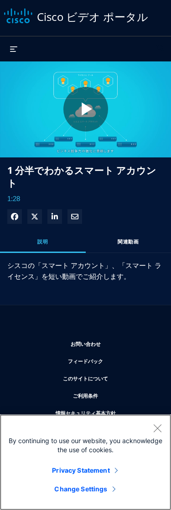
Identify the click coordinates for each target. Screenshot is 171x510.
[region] (85, 462)
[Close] (157, 428)
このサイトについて (110, 378)
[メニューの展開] (13, 49)
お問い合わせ (113, 343)
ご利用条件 (113, 395)
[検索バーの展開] (160, 44)
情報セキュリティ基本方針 (106, 412)
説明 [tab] (42, 241)
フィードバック (112, 360)
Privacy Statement (80, 470)
